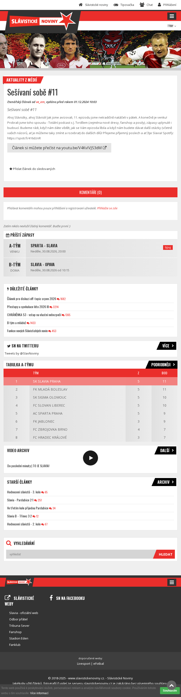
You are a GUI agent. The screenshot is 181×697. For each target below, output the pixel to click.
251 (39, 500)
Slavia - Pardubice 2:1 (20, 499)
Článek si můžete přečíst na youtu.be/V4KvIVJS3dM (57, 147)
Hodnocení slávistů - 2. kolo (24, 523)
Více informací (39, 693)
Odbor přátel (18, 619)
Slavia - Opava (43, 264)
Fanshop (15, 632)
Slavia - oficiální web (23, 613)
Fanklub (15, 645)
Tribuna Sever (19, 625)
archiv (163, 482)
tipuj (168, 247)
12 (37, 516)
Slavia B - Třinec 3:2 (19, 515)
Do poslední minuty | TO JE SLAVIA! (28, 465)
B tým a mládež (16, 322)
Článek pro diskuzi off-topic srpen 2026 (31, 298)
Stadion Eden (18, 638)
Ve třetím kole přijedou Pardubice (27, 507)
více (165, 346)
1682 (63, 299)
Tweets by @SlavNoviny (22, 353)
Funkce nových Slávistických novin (27, 330)
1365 (67, 315)
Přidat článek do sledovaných (33, 169)
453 (53, 331)
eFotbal (98, 663)
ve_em (40, 102)
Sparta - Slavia (44, 245)
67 (46, 524)
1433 (32, 323)
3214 (55, 307)
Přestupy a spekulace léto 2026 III (28, 306)
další (164, 450)
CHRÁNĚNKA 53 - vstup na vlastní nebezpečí (34, 314)
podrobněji (161, 364)
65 (46, 492)
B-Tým (15, 264)
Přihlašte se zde (107, 208)
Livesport (83, 663)
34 (54, 508)
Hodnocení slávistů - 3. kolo (24, 491)
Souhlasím (170, 690)
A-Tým (15, 246)
